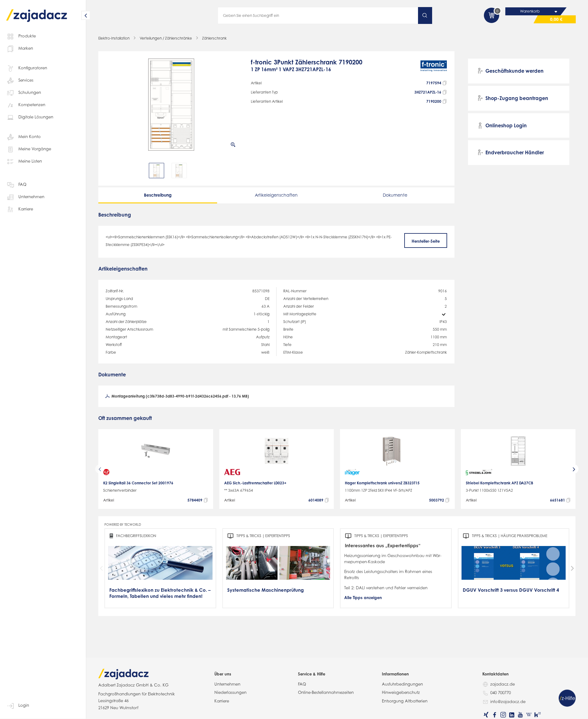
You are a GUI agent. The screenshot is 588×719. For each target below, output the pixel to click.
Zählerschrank (214, 38)
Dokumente (395, 195)
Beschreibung (158, 195)
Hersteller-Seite (426, 241)
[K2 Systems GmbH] (106, 472)
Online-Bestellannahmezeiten (326, 692)
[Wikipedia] (529, 714)
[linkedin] (511, 714)
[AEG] (232, 472)
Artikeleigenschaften (276, 195)
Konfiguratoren (32, 67)
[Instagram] (503, 714)
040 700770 (500, 692)
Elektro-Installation (114, 38)
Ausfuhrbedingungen (402, 684)
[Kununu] (537, 714)
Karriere (25, 208)
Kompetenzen (31, 104)
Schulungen (29, 92)
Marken (25, 48)
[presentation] (110, 170)
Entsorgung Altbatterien (405, 700)
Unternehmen (31, 196)
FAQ (22, 184)
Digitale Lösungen (35, 116)
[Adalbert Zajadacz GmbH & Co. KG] (37, 11)
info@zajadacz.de (508, 701)
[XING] (486, 714)
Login (23, 705)
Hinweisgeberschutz (401, 692)
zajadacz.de (502, 684)
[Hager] (352, 472)
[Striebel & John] (479, 472)
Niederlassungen (230, 692)
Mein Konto (29, 136)
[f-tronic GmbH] (433, 68)
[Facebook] (494, 714)
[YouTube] (520, 714)
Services (25, 80)
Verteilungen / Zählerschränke (166, 38)
